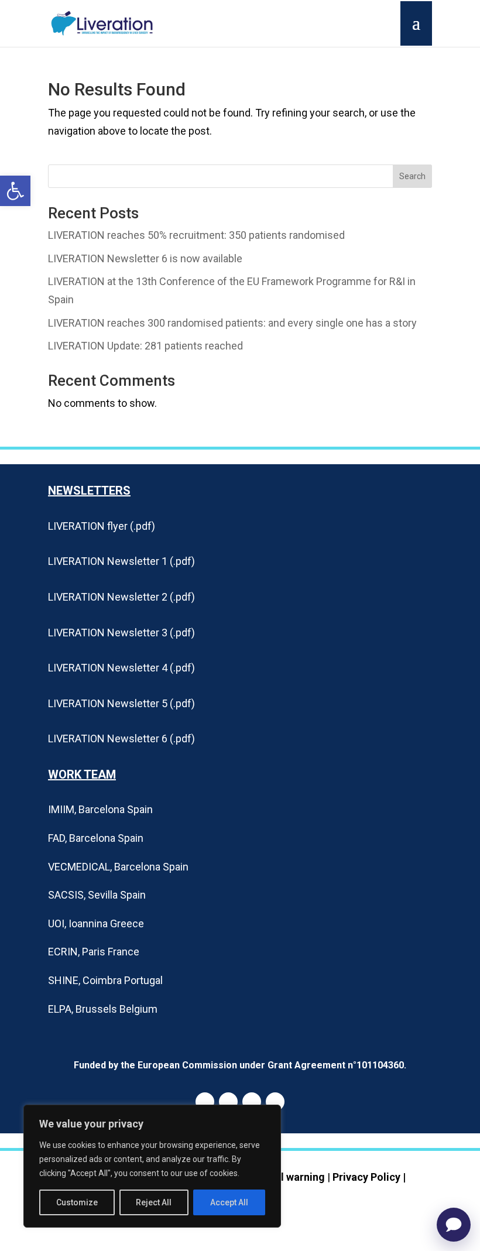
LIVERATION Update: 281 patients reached (145, 346)
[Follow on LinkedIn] (205, 1101)
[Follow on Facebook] (228, 1101)
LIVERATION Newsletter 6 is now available (145, 258)
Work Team (82, 774)
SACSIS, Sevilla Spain (97, 895)
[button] (15, 191)
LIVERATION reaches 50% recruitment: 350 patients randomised (196, 235)
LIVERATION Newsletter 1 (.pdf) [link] (121, 561)
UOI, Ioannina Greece (96, 923)
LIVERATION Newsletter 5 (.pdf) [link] (121, 703)
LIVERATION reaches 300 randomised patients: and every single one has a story (232, 323)
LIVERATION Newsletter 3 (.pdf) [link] (121, 632)
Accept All (229, 1202)
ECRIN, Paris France (93, 951)
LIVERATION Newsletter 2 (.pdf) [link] (121, 597)
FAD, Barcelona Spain (95, 838)
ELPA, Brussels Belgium (102, 1009)
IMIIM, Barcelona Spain (100, 809)
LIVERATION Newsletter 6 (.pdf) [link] (121, 738)
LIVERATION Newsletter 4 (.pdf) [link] (121, 668)
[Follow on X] (275, 1101)
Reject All (154, 1202)
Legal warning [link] (291, 1177)
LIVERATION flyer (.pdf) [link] (101, 526)
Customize (77, 1202)
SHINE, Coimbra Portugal (105, 980)
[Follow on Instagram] (251, 1101)
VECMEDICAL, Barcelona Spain (118, 867)
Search (412, 176)
